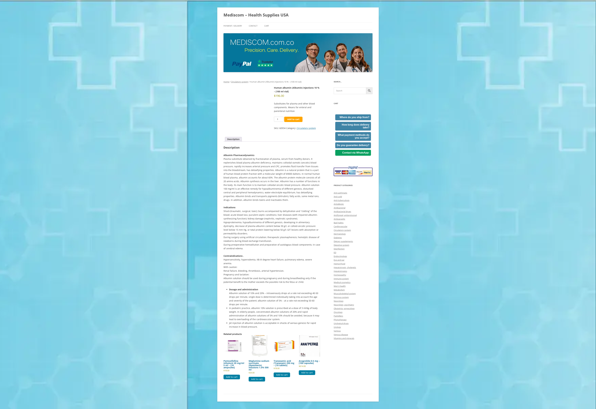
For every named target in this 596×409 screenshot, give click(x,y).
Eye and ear (339, 260)
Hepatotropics (340, 271)
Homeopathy (340, 274)
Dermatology (340, 233)
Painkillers (338, 316)
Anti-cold (338, 196)
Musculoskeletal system (345, 293)
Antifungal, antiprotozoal (345, 215)
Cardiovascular (340, 226)
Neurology (338, 301)
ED (335, 252)
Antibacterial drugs (342, 211)
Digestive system (341, 245)
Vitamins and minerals (344, 338)
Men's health (340, 286)
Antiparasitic (339, 219)
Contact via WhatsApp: (355, 152)
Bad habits (338, 222)
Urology (337, 327)
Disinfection (339, 248)
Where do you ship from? (354, 117)
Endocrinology (340, 256)
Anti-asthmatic (340, 192)
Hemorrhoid (339, 263)
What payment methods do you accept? (353, 136)
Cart (266, 26)
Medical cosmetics (342, 282)
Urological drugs (341, 323)
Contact (253, 26)
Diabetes (338, 237)
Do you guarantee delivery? (353, 145)
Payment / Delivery (233, 26)
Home (226, 81)
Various (337, 330)
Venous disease (341, 334)
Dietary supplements (343, 241)
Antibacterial (339, 207)
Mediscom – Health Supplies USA (256, 15)
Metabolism (339, 289)
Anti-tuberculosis (341, 200)
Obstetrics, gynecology (344, 308)
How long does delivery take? (355, 126)
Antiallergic (339, 204)
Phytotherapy (340, 319)
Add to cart (293, 119)
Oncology (338, 312)
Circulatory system (239, 81)
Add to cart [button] (231, 376)
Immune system (341, 278)
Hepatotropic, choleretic (345, 267)
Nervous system (341, 297)
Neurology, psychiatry (344, 304)
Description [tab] (233, 139)
